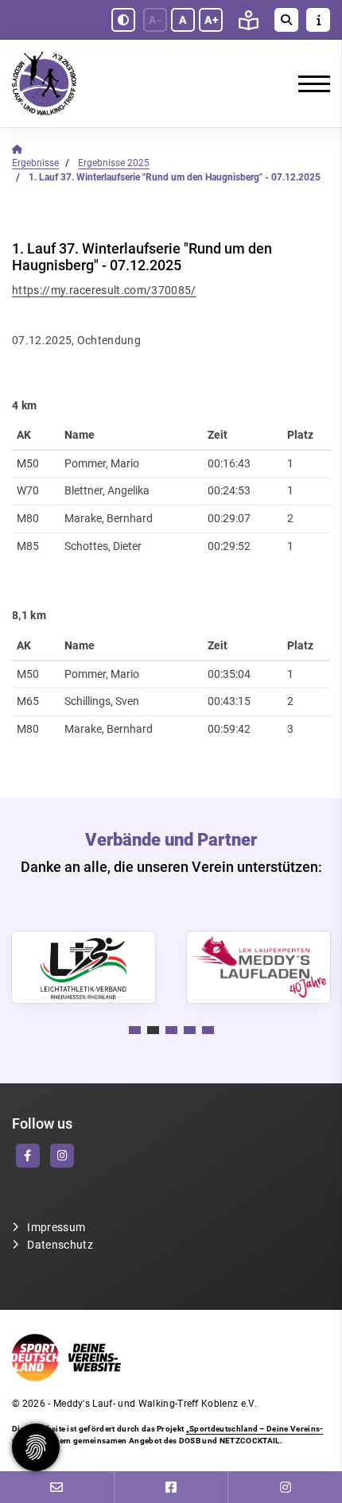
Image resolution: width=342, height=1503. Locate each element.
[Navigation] (308, 83)
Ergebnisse (35, 163)
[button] (135, 1030)
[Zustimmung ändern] (36, 1447)
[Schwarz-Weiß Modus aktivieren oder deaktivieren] (123, 20)
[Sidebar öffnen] (318, 20)
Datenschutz (60, 1245)
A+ (211, 20)
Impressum (56, 1227)
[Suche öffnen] (286, 20)
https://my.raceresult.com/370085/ (104, 290)
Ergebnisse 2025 (114, 163)
